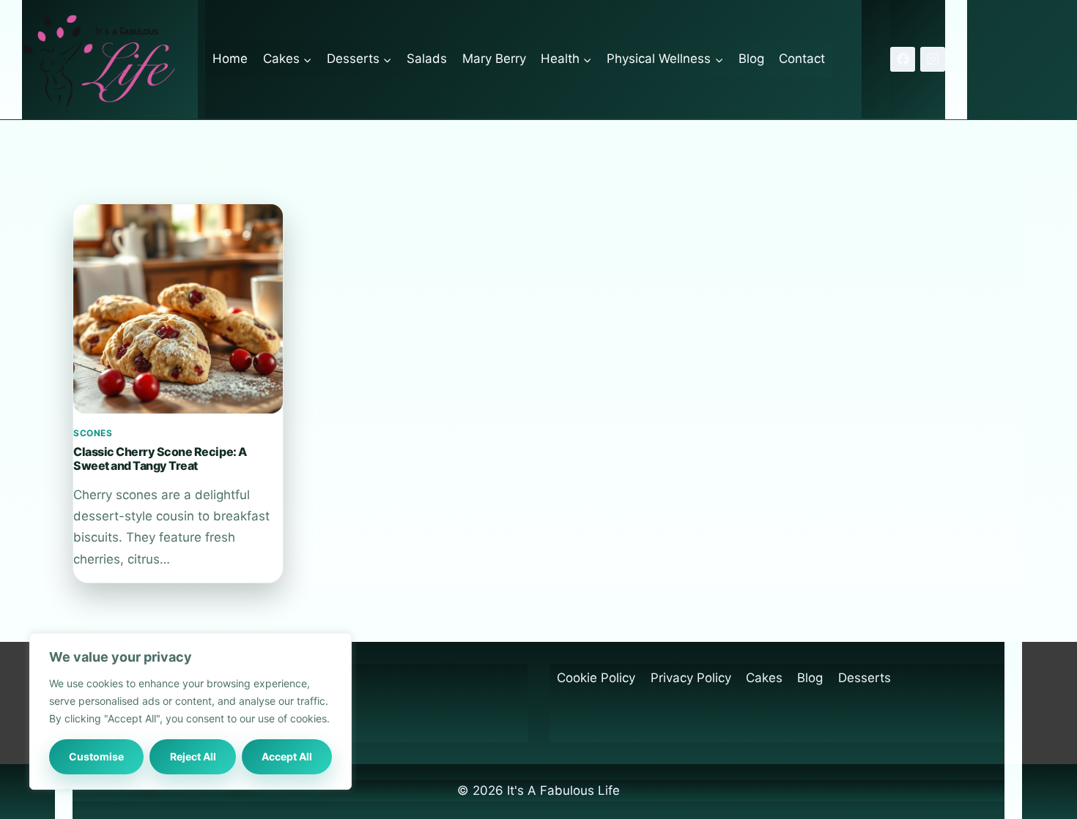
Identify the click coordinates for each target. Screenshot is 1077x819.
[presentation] (178, 309)
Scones (93, 432)
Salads (427, 58)
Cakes (764, 677)
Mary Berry (494, 58)
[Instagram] (932, 59)
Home (230, 58)
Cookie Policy (596, 677)
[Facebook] (902, 59)
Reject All (193, 756)
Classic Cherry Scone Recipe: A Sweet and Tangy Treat (160, 458)
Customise (96, 756)
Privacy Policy (691, 677)
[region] (190, 711)
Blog (751, 58)
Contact (802, 58)
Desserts (864, 677)
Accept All (287, 756)
